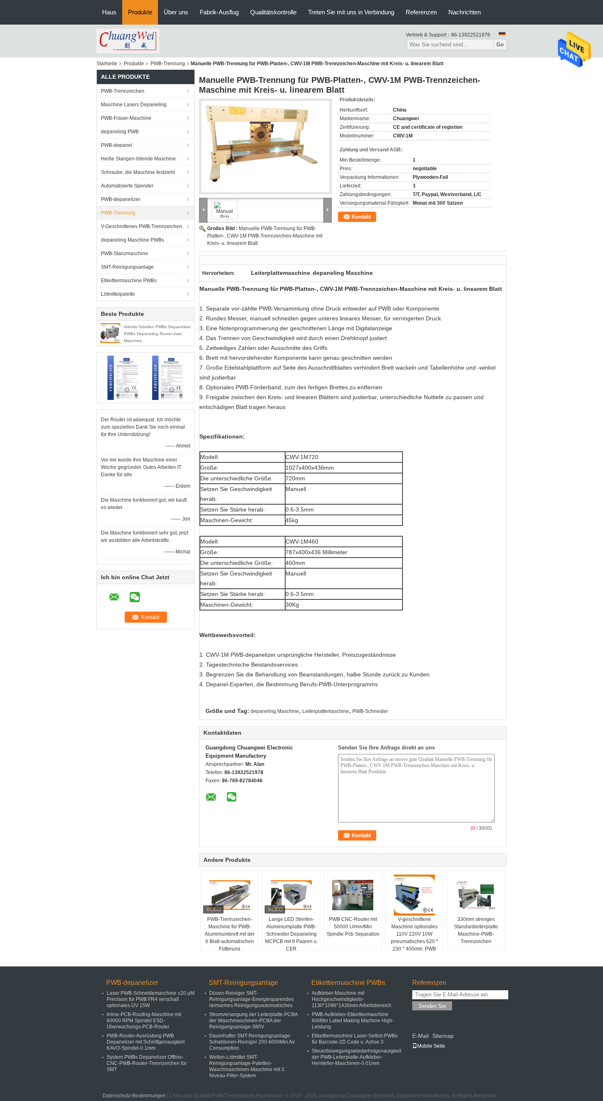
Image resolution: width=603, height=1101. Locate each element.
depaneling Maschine (275, 711)
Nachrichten (464, 12)
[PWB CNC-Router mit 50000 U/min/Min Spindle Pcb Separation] (352, 895)
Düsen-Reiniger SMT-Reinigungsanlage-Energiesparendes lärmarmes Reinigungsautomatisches (251, 999)
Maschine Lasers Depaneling (134, 104)
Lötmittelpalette (118, 294)
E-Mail (420, 1035)
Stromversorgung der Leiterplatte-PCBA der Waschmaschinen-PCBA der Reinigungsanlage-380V (253, 1021)
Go (500, 44)
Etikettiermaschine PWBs (129, 280)
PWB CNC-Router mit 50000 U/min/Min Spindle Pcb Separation (353, 926)
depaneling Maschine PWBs (132, 240)
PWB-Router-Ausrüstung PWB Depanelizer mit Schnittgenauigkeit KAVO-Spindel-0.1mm (146, 1042)
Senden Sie (432, 1006)
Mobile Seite (431, 1046)
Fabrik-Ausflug (219, 12)
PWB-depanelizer (120, 199)
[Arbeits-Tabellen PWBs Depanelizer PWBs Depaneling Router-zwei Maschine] (110, 333)
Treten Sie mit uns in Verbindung (351, 12)
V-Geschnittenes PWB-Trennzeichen (141, 226)
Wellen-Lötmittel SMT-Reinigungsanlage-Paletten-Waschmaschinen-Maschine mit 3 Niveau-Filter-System (246, 1066)
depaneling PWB (120, 132)
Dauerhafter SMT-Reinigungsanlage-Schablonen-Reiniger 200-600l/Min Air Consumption (252, 1042)
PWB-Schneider (370, 711)
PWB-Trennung (168, 63)
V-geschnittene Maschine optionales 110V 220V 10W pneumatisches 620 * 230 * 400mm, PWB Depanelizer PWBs (414, 937)
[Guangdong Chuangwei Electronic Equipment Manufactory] (128, 40)
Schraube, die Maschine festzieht (138, 172)
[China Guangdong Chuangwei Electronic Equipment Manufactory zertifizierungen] (123, 377)
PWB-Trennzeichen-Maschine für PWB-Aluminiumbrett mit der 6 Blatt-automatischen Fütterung (230, 934)
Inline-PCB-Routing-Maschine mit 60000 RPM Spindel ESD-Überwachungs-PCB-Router (144, 1021)
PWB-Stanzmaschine (124, 253)
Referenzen (421, 12)
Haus (109, 12)
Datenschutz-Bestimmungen (134, 1096)
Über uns (176, 12)
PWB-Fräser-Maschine (126, 118)
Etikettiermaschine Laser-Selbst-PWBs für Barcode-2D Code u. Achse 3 (354, 1039)
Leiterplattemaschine (325, 711)
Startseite (106, 63)
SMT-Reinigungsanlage (127, 267)
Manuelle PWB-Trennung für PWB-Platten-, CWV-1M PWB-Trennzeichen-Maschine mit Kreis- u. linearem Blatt (264, 236)
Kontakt (361, 217)
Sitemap (443, 1035)
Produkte (140, 12)
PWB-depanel (116, 145)
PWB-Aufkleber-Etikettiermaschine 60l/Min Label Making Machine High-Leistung (353, 1021)
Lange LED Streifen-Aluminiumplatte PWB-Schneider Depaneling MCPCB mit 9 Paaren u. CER (291, 934)
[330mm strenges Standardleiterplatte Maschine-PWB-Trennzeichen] (476, 895)
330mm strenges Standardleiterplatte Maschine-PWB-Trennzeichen (476, 930)
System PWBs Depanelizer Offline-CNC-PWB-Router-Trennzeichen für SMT (147, 1063)
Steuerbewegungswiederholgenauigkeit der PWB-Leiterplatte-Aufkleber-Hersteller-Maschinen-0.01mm (356, 1057)
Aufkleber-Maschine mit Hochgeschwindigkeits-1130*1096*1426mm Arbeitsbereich (351, 999)
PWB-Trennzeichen (122, 91)
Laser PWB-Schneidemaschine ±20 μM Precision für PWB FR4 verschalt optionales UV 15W (150, 999)
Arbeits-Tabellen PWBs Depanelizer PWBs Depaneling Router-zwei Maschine (157, 333)
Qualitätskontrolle (273, 12)
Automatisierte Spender (127, 186)
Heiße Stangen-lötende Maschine (138, 159)
